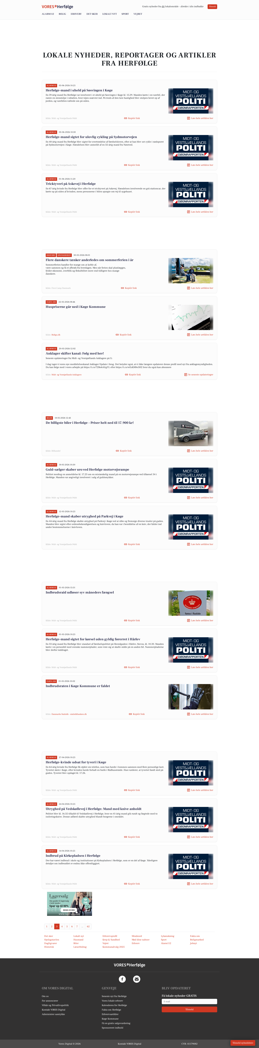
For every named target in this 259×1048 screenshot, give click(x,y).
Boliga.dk (56, 334)
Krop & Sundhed (111, 939)
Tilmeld (212, 6)
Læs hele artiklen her (202, 118)
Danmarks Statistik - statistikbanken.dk (69, 714)
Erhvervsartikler (110, 1014)
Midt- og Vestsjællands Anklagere (67, 374)
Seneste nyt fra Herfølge (114, 996)
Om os (45, 996)
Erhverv (76, 13)
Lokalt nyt (109, 13)
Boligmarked (197, 939)
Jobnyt (193, 943)
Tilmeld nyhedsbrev (242, 1042)
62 (88, 926)
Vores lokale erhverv (112, 1000)
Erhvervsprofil (110, 936)
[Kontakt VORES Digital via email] (136, 979)
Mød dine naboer (140, 939)
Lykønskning (167, 936)
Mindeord (137, 936)
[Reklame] (69, 904)
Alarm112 (48, 13)
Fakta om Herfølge (111, 1009)
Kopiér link (134, 118)
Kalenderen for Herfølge (114, 1005)
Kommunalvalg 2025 (114, 946)
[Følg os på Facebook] (122, 979)
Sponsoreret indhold (112, 1027)
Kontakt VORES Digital (53, 1009)
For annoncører (50, 1000)
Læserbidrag (80, 946)
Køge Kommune (110, 1018)
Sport (125, 13)
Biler (76, 943)
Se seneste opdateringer (200, 374)
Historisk (49, 946)
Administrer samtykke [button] (53, 1014)
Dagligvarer (50, 943)
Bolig (62, 13)
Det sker (92, 13)
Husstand (78, 939)
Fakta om (195, 936)
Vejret (138, 13)
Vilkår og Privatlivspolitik (55, 1005)
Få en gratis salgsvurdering (116, 1023)
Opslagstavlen (51, 939)
